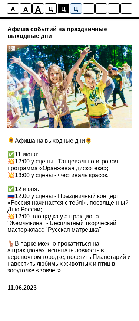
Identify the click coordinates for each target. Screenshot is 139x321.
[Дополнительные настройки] (114, 8)
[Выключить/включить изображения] (89, 8)
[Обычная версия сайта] (126, 8)
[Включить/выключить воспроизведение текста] (101, 8)
